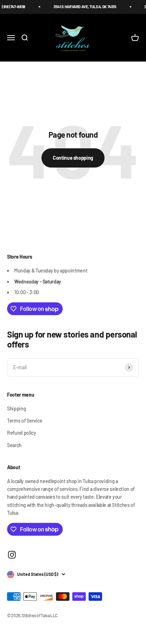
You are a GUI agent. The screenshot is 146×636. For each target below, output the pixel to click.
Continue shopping (73, 158)
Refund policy (21, 433)
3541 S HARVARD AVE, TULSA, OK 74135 (82, 6)
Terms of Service (24, 421)
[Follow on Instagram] (12, 555)
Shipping (16, 409)
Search (14, 445)
